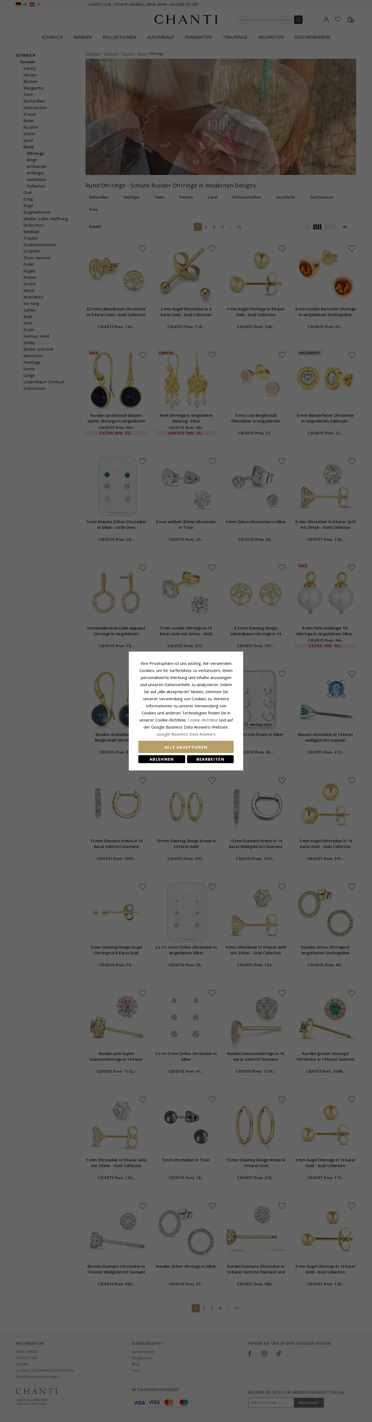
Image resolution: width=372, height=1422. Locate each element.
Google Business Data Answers (186, 734)
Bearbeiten (210, 759)
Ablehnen (162, 759)
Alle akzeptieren (186, 747)
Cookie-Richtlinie (203, 720)
